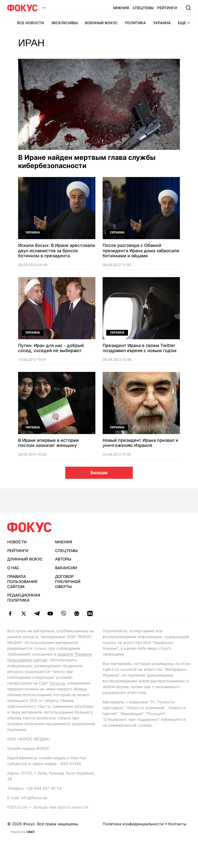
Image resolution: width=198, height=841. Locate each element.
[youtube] (50, 613)
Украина (162, 23)
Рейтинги (167, 8)
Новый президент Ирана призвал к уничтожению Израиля (140, 443)
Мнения (121, 8)
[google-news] (76, 613)
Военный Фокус (101, 23)
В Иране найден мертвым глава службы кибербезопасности (87, 162)
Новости (17, 541)
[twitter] (23, 613)
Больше (99, 472)
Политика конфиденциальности (133, 823)
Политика (135, 23)
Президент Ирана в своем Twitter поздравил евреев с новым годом (140, 348)
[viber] (63, 613)
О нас (13, 567)
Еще (182, 23)
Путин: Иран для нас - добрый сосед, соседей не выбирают (51, 348)
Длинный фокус (25, 559)
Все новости (30, 23)
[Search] (188, 8)
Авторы (63, 559)
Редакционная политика (23, 598)
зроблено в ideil (22, 832)
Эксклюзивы (64, 23)
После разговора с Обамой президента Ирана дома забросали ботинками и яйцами (141, 250)
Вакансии (66, 567)
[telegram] (36, 613)
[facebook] (10, 613)
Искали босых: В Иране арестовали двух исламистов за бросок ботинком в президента (56, 250)
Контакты (177, 823)
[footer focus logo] (29, 527)
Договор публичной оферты (67, 581)
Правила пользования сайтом (22, 581)
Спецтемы (143, 8)
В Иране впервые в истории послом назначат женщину (48, 443)
